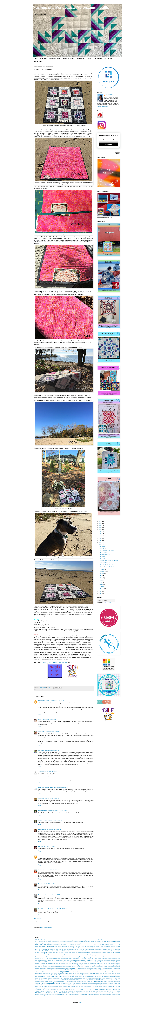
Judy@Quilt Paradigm (43, 700)
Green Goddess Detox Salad (100, 960)
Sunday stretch (116, 986)
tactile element (86, 988)
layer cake (85, 965)
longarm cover (108, 965)
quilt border (107, 976)
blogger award (117, 944)
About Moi (43, 58)
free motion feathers (72, 958)
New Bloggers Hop (97, 969)
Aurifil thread (102, 941)
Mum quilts (47, 969)
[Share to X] (58, 688)
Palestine (98, 971)
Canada (118, 946)
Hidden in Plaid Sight (107, 961)
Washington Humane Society (48, 994)
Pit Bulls (41, 974)
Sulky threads (94, 986)
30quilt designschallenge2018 (82, 939)
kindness (52, 965)
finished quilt (83, 956)
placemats (46, 975)
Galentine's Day (44, 960)
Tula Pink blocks (92, 991)
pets (67, 973)
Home (35, 58)
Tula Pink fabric (99, 991)
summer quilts (102, 986)
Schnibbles (117, 981)
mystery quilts (63, 969)
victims (57, 992)
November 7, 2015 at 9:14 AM (47, 846)
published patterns (56, 976)
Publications (98, 58)
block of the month (91, 944)
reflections (117, 979)
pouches (91, 974)
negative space (84, 969)
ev (89, 954)
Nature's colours (75, 969)
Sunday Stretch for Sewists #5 (107, 550)
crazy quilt (76, 950)
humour (57, 963)
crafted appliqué (58, 950)
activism (108, 939)
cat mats (59, 947)
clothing (68, 949)
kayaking (44, 965)
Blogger (80, 1002)
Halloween (64, 961)
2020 (100, 534)
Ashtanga (96, 941)
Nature (69, 969)
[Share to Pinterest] (61, 688)
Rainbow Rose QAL (84, 979)
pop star (75, 975)
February (102, 586)
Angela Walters (63, 941)
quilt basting (96, 976)
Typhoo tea (42, 992)
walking (109, 992)
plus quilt (63, 974)
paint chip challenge (83, 971)
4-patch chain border (93, 939)
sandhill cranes (111, 981)
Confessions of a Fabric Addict (60, 662)
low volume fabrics (47, 966)
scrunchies (72, 983)
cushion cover (44, 952)
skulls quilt (54, 984)
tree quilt (65, 991)
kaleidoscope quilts (115, 963)
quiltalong (77, 978)
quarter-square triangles (73, 976)
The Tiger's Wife (67, 989)
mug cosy (37, 969)
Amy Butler (57, 941)
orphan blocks (75, 971)
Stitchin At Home (42, 820)
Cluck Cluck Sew (74, 949)
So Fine (69, 984)
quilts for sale (52, 979)
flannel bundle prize (112, 956)
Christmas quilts (45, 949)
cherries (102, 947)
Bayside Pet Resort (67, 943)
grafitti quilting (83, 960)
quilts (48, 979)
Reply (39, 714)
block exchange (83, 944)
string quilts (67, 986)
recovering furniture (111, 979)
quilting (100, 978)
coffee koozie (87, 949)
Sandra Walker (109, 94)
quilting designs (105, 978)
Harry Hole (87, 961)
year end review (40, 995)
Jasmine (40, 719)
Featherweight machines (63, 956)
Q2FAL (63, 976)
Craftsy (63, 950)
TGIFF (72, 662)
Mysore (57, 969)
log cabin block (101, 965)
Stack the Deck (114, 984)
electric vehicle (57, 954)
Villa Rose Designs (63, 992)
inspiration (85, 963)
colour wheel (98, 949)
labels (66, 965)
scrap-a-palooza (60, 983)
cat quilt (63, 947)
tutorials (37, 992)
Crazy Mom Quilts (46, 662)
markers (101, 966)
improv (65, 963)
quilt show (67, 978)
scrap (36, 983)
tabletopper (80, 988)
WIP (110, 994)
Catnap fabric (68, 947)
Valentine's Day (52, 992)
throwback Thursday (111, 989)
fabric (98, 954)
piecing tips (94, 973)
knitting (56, 965)
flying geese (55, 958)
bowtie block (91, 946)
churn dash (61, 949)
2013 (100, 593)
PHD (76, 973)
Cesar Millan (84, 947)
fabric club (114, 954)
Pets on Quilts (72, 973)
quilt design (112, 976)
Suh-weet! (102, 556)
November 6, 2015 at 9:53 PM (61, 787)
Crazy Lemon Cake (70, 950)
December (102, 546)
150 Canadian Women (41, 940)
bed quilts (100, 943)
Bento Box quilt (116, 943)
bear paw (93, 943)
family (43, 956)
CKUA (65, 949)
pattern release (115, 972)
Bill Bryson (67, 944)
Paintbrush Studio (91, 971)
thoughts (82, 989)
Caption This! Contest (46, 947)
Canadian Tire (38, 947)
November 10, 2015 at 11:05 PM (59, 908)
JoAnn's (109, 963)
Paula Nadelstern (46, 973)
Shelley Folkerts (42, 829)
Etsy (87, 954)
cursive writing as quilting (107, 950)
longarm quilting (116, 965)
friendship (110, 958)
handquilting (69, 961)
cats (72, 947)
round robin (92, 981)
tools (50, 991)
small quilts (59, 985)
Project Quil (39, 976)
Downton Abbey (38, 954)
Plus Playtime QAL (56, 975)
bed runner (105, 943)
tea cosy (92, 988)
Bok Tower (70, 946)
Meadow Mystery (42, 968)
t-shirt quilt (69, 988)
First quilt (99, 956)
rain (59, 979)
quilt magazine (42, 978)
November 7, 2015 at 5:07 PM (50, 856)
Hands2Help (76, 961)
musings (54, 969)
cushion (37, 952)
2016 (100, 542)
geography (61, 960)
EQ (78, 954)
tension (108, 988)
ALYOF (36, 941)
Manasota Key (82, 966)
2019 (100, 536)
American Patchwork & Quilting (45, 941)
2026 (100, 521)
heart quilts (93, 961)
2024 (100, 525)
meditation (49, 968)
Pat (39, 846)
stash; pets (55, 986)
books (86, 946)
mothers (118, 968)
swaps (44, 988)
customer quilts (51, 952)
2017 (100, 540)
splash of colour (81, 984)
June (101, 578)
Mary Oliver (112, 966)
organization (57, 971)
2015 (100, 544)
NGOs (103, 969)
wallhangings (38, 994)
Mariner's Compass (96, 966)
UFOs (47, 992)
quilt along (81, 976)
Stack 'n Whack (99, 984)
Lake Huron (74, 965)
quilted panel (96, 978)
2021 (100, 531)
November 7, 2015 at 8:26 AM (51, 798)
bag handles (38, 943)
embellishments (68, 954)
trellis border (70, 991)
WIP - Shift (102, 558)
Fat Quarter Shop (53, 956)
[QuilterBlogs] (104, 703)
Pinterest (37, 974)
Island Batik (95, 963)
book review (81, 946)
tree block (61, 991)
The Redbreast (60, 989)
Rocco (63, 981)
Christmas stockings (53, 949)
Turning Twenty (106, 991)
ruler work (100, 981)
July (101, 576)
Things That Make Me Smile (106, 564)
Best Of (56, 944)
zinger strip (63, 995)
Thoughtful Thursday (75, 989)
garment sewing (55, 960)
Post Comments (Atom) (46, 927)
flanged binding (105, 956)
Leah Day (90, 965)
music (50, 969)
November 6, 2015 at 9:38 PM (49, 771)
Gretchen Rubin (109, 960)
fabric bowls (109, 954)
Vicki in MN (41, 798)
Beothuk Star (38, 944)
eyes (91, 954)
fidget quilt (71, 956)
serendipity (85, 983)
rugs (97, 981)
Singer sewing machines (46, 984)
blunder (65, 946)
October (102, 569)
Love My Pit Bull (38, 966)
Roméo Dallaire (69, 981)
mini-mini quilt (85, 968)
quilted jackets (90, 978)
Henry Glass (100, 961)
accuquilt (104, 939)
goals (78, 960)
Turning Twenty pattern (115, 991)
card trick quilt (54, 947)
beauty (96, 943)
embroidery (74, 954)
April (101, 582)
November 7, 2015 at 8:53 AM (60, 810)
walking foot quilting (115, 992)
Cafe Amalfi (113, 946)
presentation (103, 974)
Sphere (76, 984)
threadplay (92, 989)
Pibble (85, 973)
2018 (100, 538)
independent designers (78, 963)
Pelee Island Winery (62, 973)
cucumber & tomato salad (96, 950)
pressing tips (113, 974)
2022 (100, 529)
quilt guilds (117, 976)
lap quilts (46, 689)
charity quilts (91, 947)
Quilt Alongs (80, 58)
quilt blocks (102, 976)
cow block (52, 950)
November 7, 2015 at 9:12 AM (54, 829)
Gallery (89, 58)
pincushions (108, 973)
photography (81, 973)
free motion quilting (85, 958)
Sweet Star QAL (60, 988)
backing (118, 941)
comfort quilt (104, 949)
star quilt (41, 986)
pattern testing (38, 973)
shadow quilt (38, 984)
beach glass (74, 943)
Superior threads (39, 988)
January (102, 588)
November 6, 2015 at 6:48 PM (50, 719)
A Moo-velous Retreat (105, 554)
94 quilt (100, 940)
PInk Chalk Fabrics (116, 973)
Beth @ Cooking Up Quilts (44, 908)
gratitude (90, 960)
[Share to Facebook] (59, 688)
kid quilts (48, 965)
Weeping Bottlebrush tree (76, 994)
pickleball (89, 973)
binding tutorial (76, 944)
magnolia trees (61, 966)
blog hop (104, 944)
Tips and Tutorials (54, 58)
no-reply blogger (108, 969)
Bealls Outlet (87, 943)
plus (50, 974)
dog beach (100, 952)
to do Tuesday (45, 991)
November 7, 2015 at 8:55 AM (54, 820)
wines (101, 994)
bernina (53, 944)
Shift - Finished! (103, 552)
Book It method (75, 946)
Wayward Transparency (65, 994)
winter (107, 994)
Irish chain (90, 963)
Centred (80, 947)
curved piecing (117, 950)
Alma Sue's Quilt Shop (115, 939)
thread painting (87, 989)
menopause (59, 968)
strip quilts (73, 986)
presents (108, 974)
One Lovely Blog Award (49, 971)
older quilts (37, 971)
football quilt (63, 958)
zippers (67, 995)
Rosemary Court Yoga (84, 981)
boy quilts (96, 946)
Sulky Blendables (87, 986)
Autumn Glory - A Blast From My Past (109, 560)
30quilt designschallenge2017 (69, 939)
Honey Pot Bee (44, 963)
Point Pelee (70, 974)
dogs (104, 952)
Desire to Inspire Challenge (89, 952)
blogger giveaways (47, 946)
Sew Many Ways (91, 983)
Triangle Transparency (78, 991)
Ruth (39, 884)
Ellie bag (63, 954)
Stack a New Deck (107, 984)
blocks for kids (99, 944)
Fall (40, 956)
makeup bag (75, 966)
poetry (66, 974)
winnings (104, 994)
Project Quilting (46, 976)
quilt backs (91, 976)
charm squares (97, 947)
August (102, 573)
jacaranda (101, 963)
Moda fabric (99, 968)
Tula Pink (85, 991)
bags (48, 943)
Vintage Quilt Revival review (74, 992)
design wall (80, 952)
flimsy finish (45, 958)
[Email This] (54, 688)
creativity (89, 950)
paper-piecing (103, 972)
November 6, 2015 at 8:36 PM (52, 750)
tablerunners (75, 988)
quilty (57, 979)
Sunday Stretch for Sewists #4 (107, 567)
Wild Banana (93, 994)
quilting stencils (43, 979)
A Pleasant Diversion (105, 562)
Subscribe (108, 144)
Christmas (37, 949)
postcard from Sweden (83, 975)
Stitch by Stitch (61, 986)
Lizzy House (95, 965)
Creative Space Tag (83, 950)
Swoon (65, 988)
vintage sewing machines (86, 992)
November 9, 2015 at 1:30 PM (52, 895)
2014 (100, 591)
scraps (67, 983)
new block (90, 969)
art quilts (92, 941)
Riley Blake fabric (50, 981)
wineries (97, 994)
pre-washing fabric (97, 974)
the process (53, 989)
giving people (67, 960)
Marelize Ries (88, 966)
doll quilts (108, 952)
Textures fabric (113, 988)
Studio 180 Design (79, 986)
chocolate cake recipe (109, 947)
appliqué (80, 941)
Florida (50, 958)
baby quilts (113, 941)
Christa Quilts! (117, 947)
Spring (86, 984)
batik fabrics (58, 943)
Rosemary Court (75, 981)
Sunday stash (108, 986)
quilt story (72, 978)
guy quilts (59, 961)
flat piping (39, 958)
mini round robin (78, 968)
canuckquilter (41, 731)
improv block (70, 963)
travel (57, 991)
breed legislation (107, 946)
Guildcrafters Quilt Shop (43, 961)
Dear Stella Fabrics (73, 952)
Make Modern (68, 966)
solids (73, 984)
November (102, 548)
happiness (82, 961)
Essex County (82, 954)
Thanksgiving (38, 989)
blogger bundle (38, 946)
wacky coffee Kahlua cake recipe (99, 992)
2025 (100, 523)
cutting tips (57, 952)
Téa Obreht (96, 988)
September (103, 571)
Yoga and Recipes (68, 58)
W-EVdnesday (38, 61)
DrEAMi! (45, 954)
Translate (109, 602)
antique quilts (69, 941)
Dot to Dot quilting (115, 952)
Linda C (40, 771)
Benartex (110, 943)
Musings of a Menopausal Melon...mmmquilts (71, 8)
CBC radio (75, 947)
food (59, 958)
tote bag (53, 991)
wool (113, 994)
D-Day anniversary (64, 952)
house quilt (50, 963)
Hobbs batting (116, 961)
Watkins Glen (57, 994)
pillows (104, 973)
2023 (100, 527)
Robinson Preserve (58, 981)
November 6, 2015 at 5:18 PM (57, 700)
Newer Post (37, 925)
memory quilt (54, 968)
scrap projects (42, 983)
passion (109, 971)
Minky (89, 968)
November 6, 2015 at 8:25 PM (53, 731)
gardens (49, 960)
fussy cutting (38, 960)
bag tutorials (43, 943)
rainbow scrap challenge (96, 979)
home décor (38, 963)
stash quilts (50, 986)
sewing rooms (117, 983)
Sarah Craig (41, 870)
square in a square (92, 984)
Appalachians (75, 941)
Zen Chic (59, 995)
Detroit (96, 952)
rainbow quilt (76, 979)
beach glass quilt (80, 943)
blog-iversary (110, 944)
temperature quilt (102, 988)
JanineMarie (41, 750)
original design (65, 972)
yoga (50, 995)
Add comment (37, 918)
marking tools (107, 966)
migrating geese (65, 968)
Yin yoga (46, 995)
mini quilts (72, 968)
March (101, 584)
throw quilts (102, 989)
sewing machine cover (108, 983)
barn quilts (52, 943)
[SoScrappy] (108, 670)
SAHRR (106, 981)
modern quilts (112, 968)
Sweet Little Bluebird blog (51, 988)
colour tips (92, 949)
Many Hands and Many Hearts (45, 787)
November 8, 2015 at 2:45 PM (48, 884)
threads (96, 989)
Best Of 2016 (62, 944)
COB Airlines (81, 949)
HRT (54, 963)
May (101, 580)
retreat (36, 981)
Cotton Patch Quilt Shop (44, 950)
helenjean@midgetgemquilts (45, 810)
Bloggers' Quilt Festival (58, 946)
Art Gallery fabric (86, 941)
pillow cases (99, 973)
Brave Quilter (100, 946)
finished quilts (41, 689)
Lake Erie (70, 965)
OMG (42, 972)
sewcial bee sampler (99, 983)
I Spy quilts (61, 963)
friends (106, 958)
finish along (76, 956)
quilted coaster (83, 978)
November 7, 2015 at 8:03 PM (52, 870)
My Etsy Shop (108, 58)
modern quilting (106, 968)
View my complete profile (103, 106)
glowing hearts (73, 960)
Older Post (90, 925)
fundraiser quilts (116, 958)
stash (45, 986)
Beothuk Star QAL (46, 944)
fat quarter (47, 956)
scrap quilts (50, 983)
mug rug (42, 969)
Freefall (95, 958)
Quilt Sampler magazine (55, 978)
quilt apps (87, 976)
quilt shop (63, 978)
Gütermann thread (53, 961)
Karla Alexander (38, 965)
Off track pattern (116, 969)
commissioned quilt (112, 949)
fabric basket (103, 954)
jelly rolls (105, 963)
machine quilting (54, 966)
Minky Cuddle (94, 968)
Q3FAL (66, 976)
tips (41, 991)
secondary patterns (78, 983)
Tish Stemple (41, 895)
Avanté (108, 941)
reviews (40, 981)
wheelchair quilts (86, 994)
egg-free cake (51, 954)
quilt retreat (47, 978)
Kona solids (61, 965)
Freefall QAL (101, 958)
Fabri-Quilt (94, 954)
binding (71, 944)
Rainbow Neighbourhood (66, 979)
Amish (53, 941)
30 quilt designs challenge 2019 (55, 939)
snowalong (65, 985)
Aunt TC (40, 856)
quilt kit (36, 978)
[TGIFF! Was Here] (108, 720)
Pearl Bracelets (54, 973)
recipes (104, 979)
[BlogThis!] (56, 688)
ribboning (44, 981)
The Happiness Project (46, 989)
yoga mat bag (54, 995)
